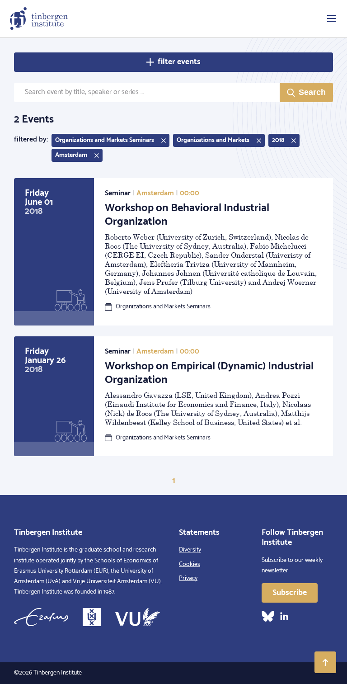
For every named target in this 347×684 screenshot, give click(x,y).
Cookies (189, 564)
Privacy (188, 578)
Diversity (190, 550)
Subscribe (289, 592)
